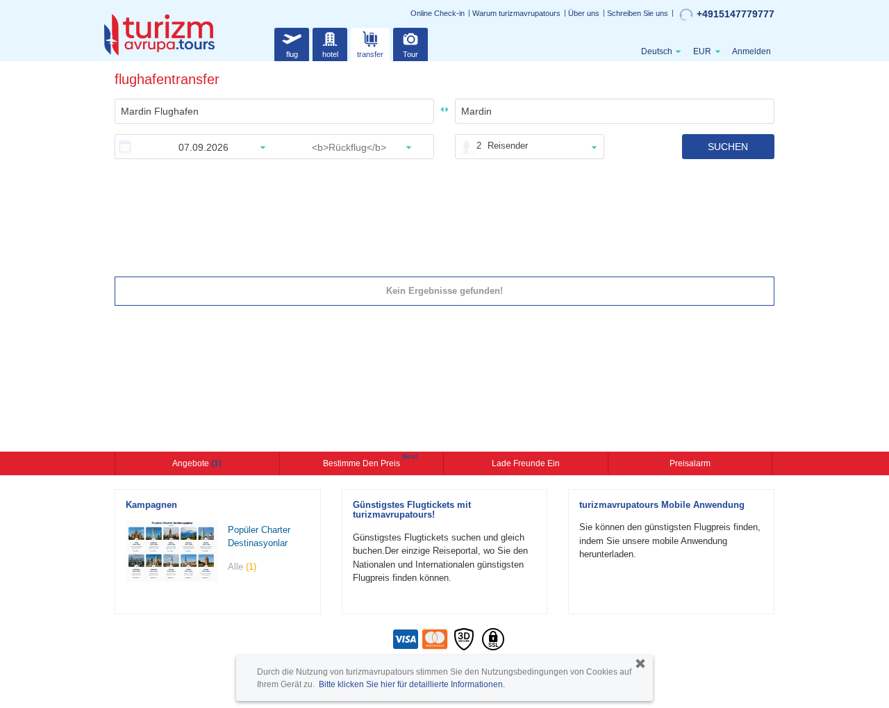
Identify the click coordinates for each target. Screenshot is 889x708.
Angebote (197, 463)
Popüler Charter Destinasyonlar (259, 536)
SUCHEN (728, 146)
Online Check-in (437, 13)
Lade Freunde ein (526, 463)
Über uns (583, 13)
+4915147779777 (735, 13)
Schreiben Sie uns (637, 13)
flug (292, 54)
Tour (410, 54)
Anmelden (751, 51)
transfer (370, 54)
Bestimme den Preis (363, 462)
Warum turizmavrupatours (516, 13)
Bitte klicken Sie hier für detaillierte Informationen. (412, 684)
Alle (242, 566)
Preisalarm (690, 463)
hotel (330, 54)
